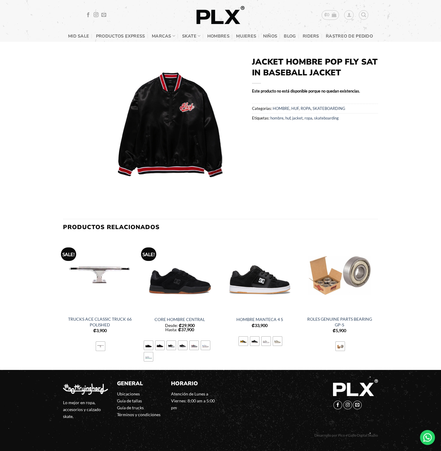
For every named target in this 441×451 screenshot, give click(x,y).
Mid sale (78, 36)
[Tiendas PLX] (220, 15)
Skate (189, 36)
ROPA (306, 108)
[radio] (100, 346)
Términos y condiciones (138, 414)
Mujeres (246, 36)
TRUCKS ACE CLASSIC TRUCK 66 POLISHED (100, 321)
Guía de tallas (129, 400)
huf (287, 118)
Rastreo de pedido (349, 36)
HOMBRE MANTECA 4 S (259, 319)
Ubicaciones (128, 393)
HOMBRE (281, 108)
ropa (308, 118)
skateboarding (326, 118)
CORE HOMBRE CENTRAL (179, 319)
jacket (297, 118)
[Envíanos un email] (103, 15)
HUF (295, 108)
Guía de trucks (130, 407)
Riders (311, 36)
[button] (330, 15)
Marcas (161, 36)
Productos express (120, 36)
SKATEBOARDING (329, 108)
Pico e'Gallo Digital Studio (358, 435)
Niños (270, 36)
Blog (290, 36)
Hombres (218, 36)
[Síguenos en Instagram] (96, 15)
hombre (277, 118)
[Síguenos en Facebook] (88, 15)
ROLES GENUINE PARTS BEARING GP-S (339, 321)
